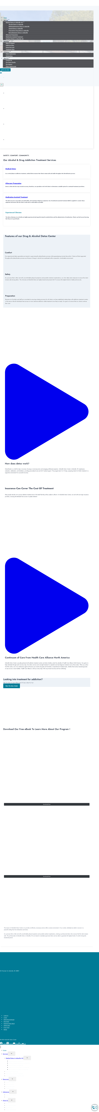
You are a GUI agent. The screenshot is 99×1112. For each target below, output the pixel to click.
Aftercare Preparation (13, 183)
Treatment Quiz (10, 49)
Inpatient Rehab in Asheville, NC (15, 39)
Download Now (46, 804)
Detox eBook (6, 1021)
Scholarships (9, 56)
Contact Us (6, 1015)
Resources (6, 1079)
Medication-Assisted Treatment (17, 197)
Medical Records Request (9, 1019)
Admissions (6, 1092)
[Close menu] (0, 1047)
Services (5, 1054)
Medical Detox (10, 169)
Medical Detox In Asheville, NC (14, 1058)
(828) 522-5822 (5, 70)
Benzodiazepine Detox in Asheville (18, 33)
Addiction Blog (7, 1025)
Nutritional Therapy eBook (9, 1023)
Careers (5, 1017)
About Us (5, 1100)
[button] (46, 459)
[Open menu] (1, 84)
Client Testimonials (11, 66)
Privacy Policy (6, 1027)
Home (5, 18)
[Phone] (1, 72)
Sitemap (5, 1029)
